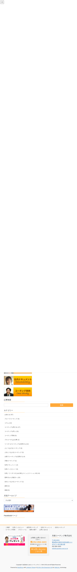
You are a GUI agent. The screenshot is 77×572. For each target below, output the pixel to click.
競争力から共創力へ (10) (12, 477)
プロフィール (22, 529)
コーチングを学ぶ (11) (12, 431)
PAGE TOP (73, 553)
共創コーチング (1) (11, 461)
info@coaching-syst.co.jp (60, 548)
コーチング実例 (10, 529)
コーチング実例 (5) (11, 435)
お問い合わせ (43, 529)
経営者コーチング (32, 527)
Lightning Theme (30, 567)
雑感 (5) (7, 490)
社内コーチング (60, 527)
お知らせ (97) (9, 414)
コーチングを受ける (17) (12, 427)
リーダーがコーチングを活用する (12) (17, 444)
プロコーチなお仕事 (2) (12, 439)
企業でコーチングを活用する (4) (15, 456)
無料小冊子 (32, 529)
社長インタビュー (18, 527)
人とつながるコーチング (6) (13, 448)
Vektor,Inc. (57, 567)
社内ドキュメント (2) (11, 465)
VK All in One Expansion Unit (45, 567)
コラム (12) (8, 423)
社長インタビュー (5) (11, 469)
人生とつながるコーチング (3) (14, 452)
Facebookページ (10, 516)
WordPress (20, 567)
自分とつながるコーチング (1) (14, 481)
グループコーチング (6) (12, 419)
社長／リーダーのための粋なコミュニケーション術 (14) (22, 473)
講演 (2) (7, 486)
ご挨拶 (7, 527)
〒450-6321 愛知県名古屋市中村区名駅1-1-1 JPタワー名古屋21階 (62, 542)
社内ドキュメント (46, 527)
